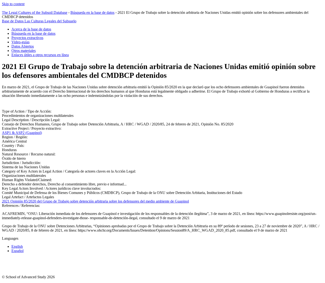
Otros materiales (23, 51)
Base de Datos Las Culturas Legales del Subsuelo (39, 21)
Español (17, 251)
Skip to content (13, 4)
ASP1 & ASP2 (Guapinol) (22, 133)
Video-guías (20, 42)
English (17, 246)
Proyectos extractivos (27, 38)
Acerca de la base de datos (31, 29)
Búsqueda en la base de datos (92, 12)
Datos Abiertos (22, 46)
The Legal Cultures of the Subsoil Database (34, 12)
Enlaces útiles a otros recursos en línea (40, 55)
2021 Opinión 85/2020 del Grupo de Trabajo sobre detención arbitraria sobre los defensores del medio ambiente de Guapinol (95, 201)
